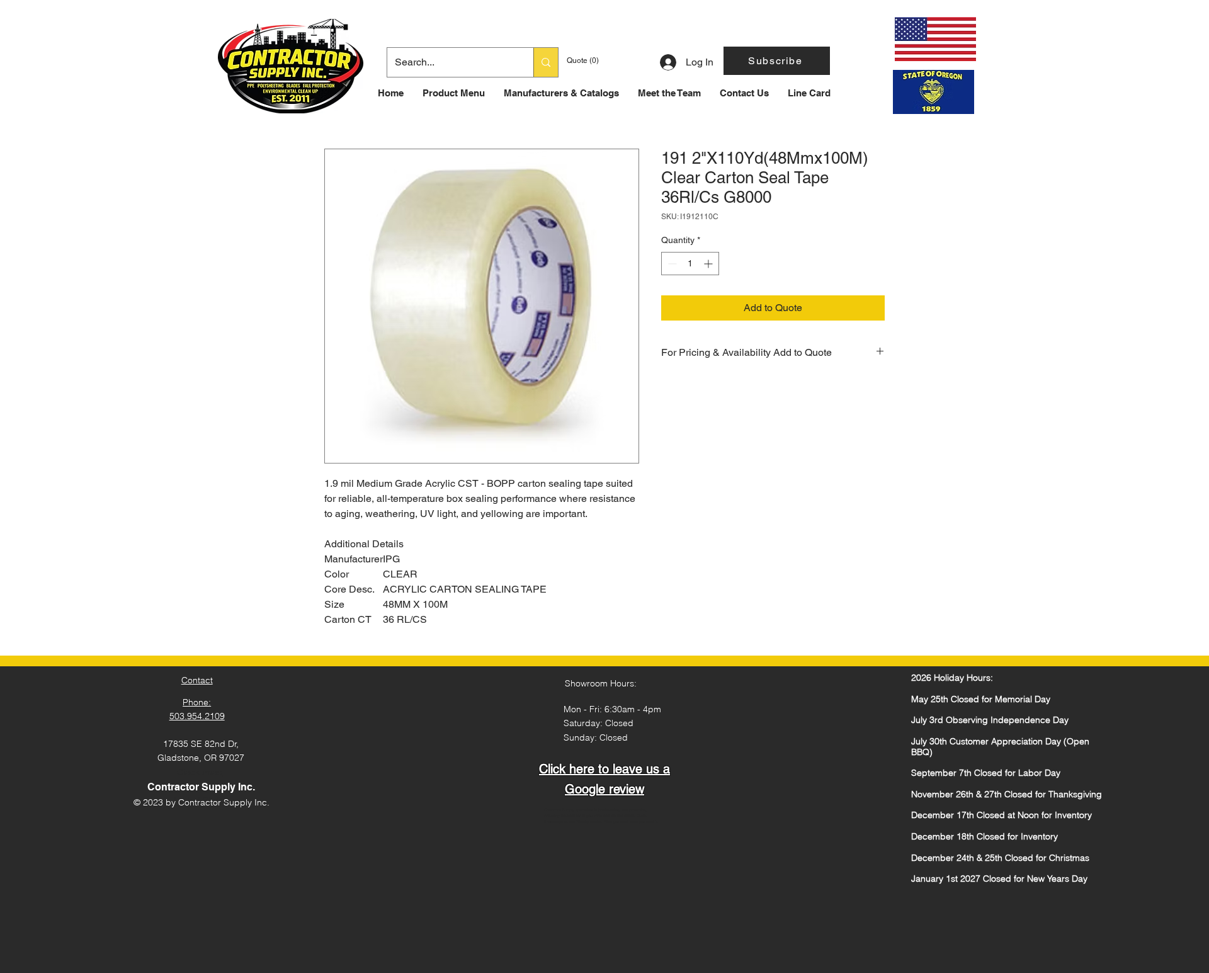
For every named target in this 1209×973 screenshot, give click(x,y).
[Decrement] (671, 264)
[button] (777, 61)
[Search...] (545, 62)
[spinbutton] (690, 264)
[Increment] (709, 264)
